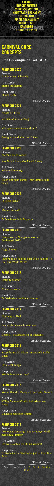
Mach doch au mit (27, 19)
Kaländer (26, 26)
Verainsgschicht (26, 9)
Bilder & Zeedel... (41, 100)
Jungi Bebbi (26, 23)
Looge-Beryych (26, 30)
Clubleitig (27, 16)
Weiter (46, 467)
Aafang (26, 2)
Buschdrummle (26, 6)
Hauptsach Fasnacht (27, 13)
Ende (27, 470)
